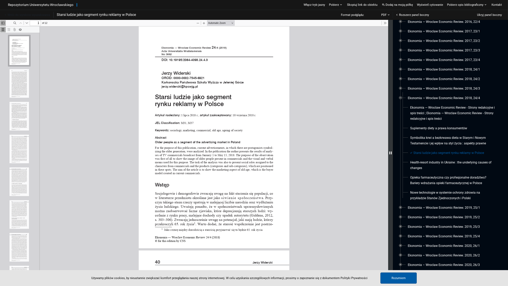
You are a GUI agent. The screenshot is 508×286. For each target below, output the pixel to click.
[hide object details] (390, 153)
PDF (384, 15)
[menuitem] (444, 22)
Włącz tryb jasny (314, 5)
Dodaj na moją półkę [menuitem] (399, 5)
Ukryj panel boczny (489, 15)
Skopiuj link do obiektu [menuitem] (362, 5)
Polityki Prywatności (354, 278)
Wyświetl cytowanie (430, 5)
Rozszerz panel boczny (414, 15)
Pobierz (334, 5)
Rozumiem (399, 278)
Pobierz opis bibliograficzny (465, 5)
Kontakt (497, 5)
